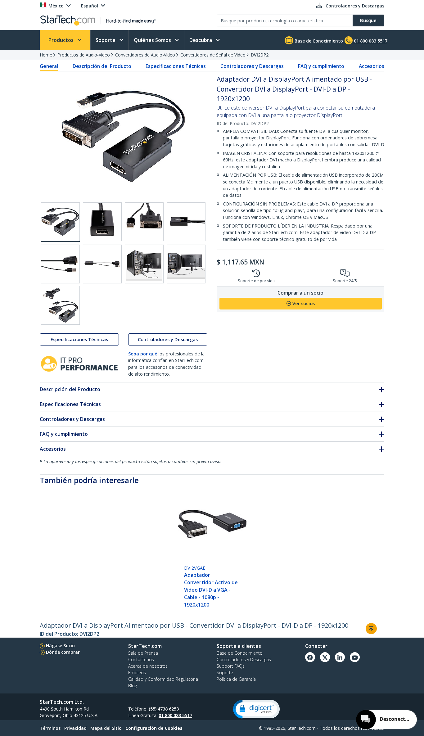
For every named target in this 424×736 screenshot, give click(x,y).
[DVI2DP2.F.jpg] (102, 264)
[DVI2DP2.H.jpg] (186, 264)
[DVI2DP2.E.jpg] (60, 264)
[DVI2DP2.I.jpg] (60, 305)
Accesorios (371, 66)
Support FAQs (231, 666)
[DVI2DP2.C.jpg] (144, 221)
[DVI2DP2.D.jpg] (186, 221)
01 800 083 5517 (175, 715)
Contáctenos (141, 659)
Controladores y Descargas (252, 66)
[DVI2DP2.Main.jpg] (60, 222)
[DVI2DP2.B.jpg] (102, 221)
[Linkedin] (340, 657)
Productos (61, 40)
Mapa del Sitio (106, 728)
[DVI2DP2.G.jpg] (144, 264)
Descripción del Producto (102, 66)
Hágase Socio (60, 645)
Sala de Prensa (143, 653)
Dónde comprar (63, 652)
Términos (50, 728)
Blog (132, 686)
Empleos (137, 672)
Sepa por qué (142, 354)
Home (46, 55)
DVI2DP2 (259, 55)
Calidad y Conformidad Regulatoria (163, 679)
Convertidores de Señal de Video (213, 55)
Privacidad (75, 728)
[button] (256, 709)
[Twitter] (325, 657)
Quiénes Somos (153, 40)
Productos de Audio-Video (83, 55)
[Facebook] (310, 657)
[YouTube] (355, 657)
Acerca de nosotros (148, 666)
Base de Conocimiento (318, 41)
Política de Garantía (236, 679)
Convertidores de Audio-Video (145, 55)
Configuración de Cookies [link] (154, 728)
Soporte (106, 40)
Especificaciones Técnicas (176, 66)
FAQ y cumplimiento (321, 66)
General (49, 66)
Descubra (201, 40)
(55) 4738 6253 (164, 709)
